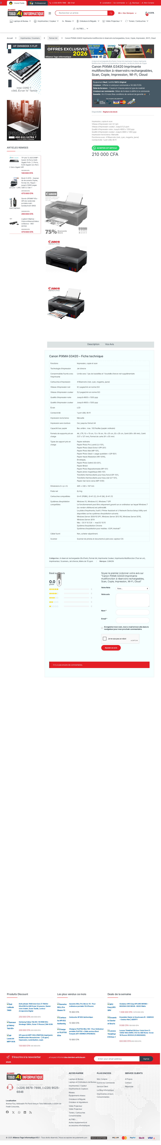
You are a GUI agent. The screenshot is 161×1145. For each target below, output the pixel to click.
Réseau (68, 21)
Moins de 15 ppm (141, 63)
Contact (128, 1083)
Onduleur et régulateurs (78, 1102)
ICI (148, 94)
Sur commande (119, 3)
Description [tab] (93, 344)
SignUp (146, 1059)
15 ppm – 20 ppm (73, 697)
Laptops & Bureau (20, 21)
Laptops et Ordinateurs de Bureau (82, 1082)
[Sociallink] (7, 1112)
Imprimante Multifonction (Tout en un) (130, 558)
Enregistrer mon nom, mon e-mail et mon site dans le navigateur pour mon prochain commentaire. (126, 628)
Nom (104, 611)
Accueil (10, 38)
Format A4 (53, 38)
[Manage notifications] (154, 1138)
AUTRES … (81, 29)
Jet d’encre (130, 63)
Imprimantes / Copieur (47, 21)
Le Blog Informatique (105, 1090)
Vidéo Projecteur (113, 21)
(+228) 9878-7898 (59, 3)
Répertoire (129, 1086)
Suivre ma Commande (106, 1083)
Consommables (75, 1116)
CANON (110, 561)
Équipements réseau (77, 1095)
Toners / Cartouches (137, 21)
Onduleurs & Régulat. (88, 21)
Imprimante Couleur (131, 61)
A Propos (128, 1079)
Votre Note (105, 587)
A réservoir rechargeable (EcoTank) (104, 61)
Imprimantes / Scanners (30, 38)
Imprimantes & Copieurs (78, 1089)
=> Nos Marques (127, 13)
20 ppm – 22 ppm (73, 867)
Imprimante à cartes (119, 867)
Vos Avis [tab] (109, 344)
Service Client (102, 1086)
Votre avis (105, 594)
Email (73, 3)
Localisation (106, 3)
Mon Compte (149, 3)
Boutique (135, 3)
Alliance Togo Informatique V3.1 (26, 1137)
